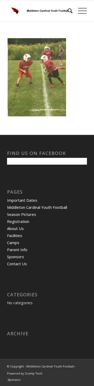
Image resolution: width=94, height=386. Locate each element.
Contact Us (17, 263)
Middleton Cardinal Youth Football (37, 207)
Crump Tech (33, 373)
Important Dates (22, 200)
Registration (18, 221)
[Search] (67, 10)
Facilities (14, 235)
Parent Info (17, 249)
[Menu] (80, 10)
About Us (15, 228)
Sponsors (15, 256)
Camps (13, 242)
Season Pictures (21, 214)
